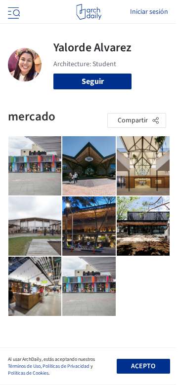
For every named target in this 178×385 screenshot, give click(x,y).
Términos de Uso (24, 366)
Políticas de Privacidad (66, 366)
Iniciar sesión (149, 11)
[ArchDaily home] (88, 12)
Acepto (143, 366)
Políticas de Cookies (28, 373)
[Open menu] (13, 12)
